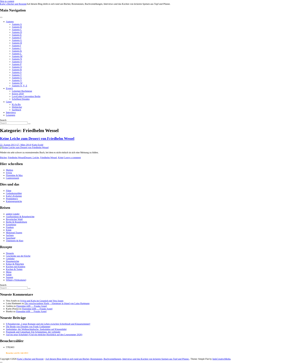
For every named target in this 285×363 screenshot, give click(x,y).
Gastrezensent (12, 178)
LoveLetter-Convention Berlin (26, 96)
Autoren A (17, 24)
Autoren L (17, 53)
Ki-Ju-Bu (16, 104)
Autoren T (17, 75)
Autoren (10, 21)
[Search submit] (29, 123)
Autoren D (17, 32)
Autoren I (16, 45)
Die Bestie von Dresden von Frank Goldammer (28, 326)
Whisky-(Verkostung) (16, 280)
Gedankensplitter (14, 193)
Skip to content (7, 1)
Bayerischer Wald (14, 219)
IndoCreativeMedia (221, 359)
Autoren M (17, 56)
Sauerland (10, 238)
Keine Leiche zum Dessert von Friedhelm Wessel (37, 138)
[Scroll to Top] (1, 362)
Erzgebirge (11, 224)
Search (3, 120)
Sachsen (10, 235)
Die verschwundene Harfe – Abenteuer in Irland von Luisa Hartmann (57, 303)
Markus (9, 170)
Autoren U (17, 77)
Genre (9, 101)
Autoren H (17, 43)
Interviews (11, 112)
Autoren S (17, 72)
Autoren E (17, 35)
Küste (8, 230)
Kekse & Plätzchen (15, 264)
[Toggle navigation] (1, 17)
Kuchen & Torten (14, 269)
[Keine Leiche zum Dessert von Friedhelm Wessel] (24, 147)
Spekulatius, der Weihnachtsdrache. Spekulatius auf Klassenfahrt (36, 329)
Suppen (9, 277)
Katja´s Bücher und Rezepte (13, 4)
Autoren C (17, 29)
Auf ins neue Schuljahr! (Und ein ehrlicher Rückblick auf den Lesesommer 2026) (44, 334)
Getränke (10, 258)
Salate (9, 274)
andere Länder (12, 214)
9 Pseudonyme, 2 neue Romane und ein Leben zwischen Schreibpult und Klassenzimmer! (48, 324)
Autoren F (17, 37)
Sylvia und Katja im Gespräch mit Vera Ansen (41, 300)
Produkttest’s (12, 198)
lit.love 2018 (18, 93)
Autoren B (17, 27)
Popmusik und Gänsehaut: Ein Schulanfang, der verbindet (33, 332)
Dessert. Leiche (31, 157)
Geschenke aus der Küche (18, 256)
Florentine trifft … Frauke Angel (31, 306)
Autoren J (16, 48)
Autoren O (17, 61)
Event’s (9, 88)
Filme (8, 190)
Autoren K (17, 51)
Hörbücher (17, 107)
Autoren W (17, 83)
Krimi (61, 157)
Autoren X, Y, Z (19, 85)
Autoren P (17, 64)
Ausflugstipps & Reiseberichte (20, 216)
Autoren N (17, 59)
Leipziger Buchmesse (22, 91)
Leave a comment (72, 157)
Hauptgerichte (12, 261)
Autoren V (17, 80)
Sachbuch (16, 109)
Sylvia (9, 172)
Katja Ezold (37, 145)
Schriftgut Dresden (21, 99)
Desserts (10, 253)
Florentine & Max (14, 175)
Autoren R (17, 69)
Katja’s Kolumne (14, 196)
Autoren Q (17, 67)
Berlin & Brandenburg (16, 222)
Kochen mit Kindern (15, 266)
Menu (8, 272)
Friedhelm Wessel (16, 157)
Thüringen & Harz (14, 240)
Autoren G (17, 40)
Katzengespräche (14, 201)
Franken (10, 227)
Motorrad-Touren (14, 232)
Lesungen (10, 115)
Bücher (3, 157)
